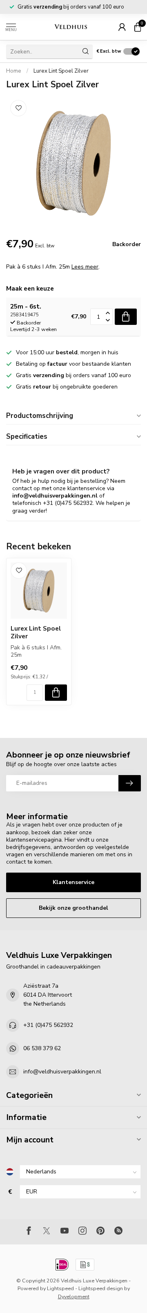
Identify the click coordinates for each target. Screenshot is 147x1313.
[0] (137, 27)
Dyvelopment (73, 1296)
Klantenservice (73, 882)
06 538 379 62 (42, 1048)
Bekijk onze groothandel (73, 908)
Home (13, 71)
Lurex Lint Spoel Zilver (61, 71)
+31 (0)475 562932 (48, 1025)
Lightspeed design (100, 1288)
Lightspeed (60, 1288)
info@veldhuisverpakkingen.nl (62, 1071)
